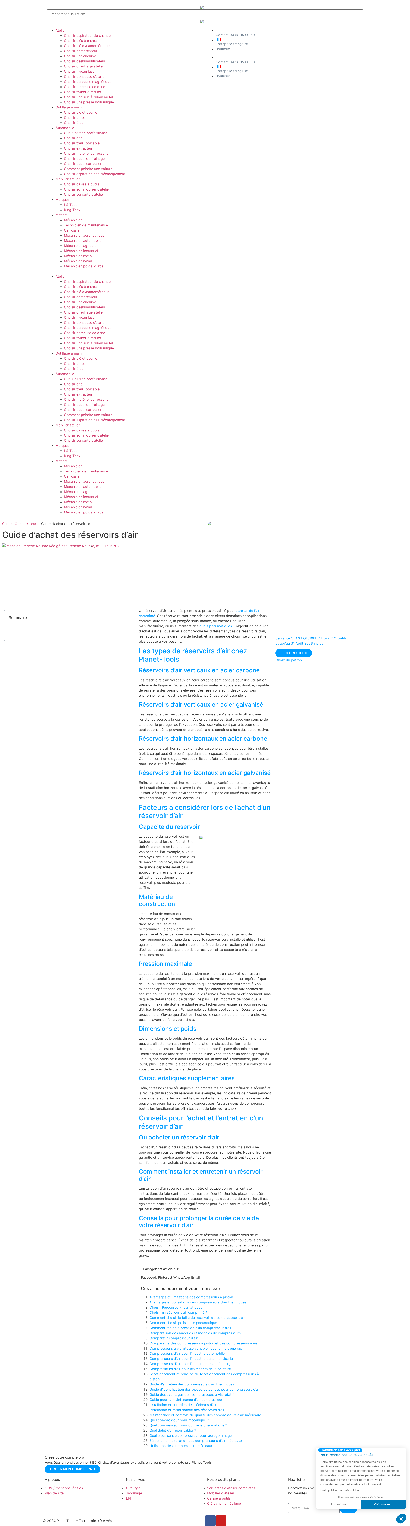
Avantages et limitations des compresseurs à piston (191, 1297)
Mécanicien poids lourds (83, 266)
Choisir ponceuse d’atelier (85, 76)
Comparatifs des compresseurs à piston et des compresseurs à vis (203, 1343)
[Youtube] (221, 1520)
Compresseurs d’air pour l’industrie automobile (187, 1353)
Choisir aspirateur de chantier (88, 35)
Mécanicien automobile (82, 240)
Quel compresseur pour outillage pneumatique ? (188, 1425)
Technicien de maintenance (86, 225)
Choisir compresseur (80, 51)
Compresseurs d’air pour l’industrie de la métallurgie (191, 1364)
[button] (125, 271)
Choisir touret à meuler (82, 92)
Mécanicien (73, 220)
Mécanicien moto (78, 256)
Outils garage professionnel (86, 133)
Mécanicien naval (78, 261)
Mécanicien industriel (81, 251)
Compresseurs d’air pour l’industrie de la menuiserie (191, 1358)
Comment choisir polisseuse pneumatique (183, 1323)
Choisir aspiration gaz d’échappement (94, 174)
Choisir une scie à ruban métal (88, 97)
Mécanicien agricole (80, 245)
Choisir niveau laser (80, 71)
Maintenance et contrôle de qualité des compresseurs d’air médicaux (205, 1415)
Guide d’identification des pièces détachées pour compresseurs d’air (204, 1389)
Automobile (65, 128)
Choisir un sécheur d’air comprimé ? (178, 1312)
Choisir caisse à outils (81, 184)
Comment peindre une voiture (88, 169)
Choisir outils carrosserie (84, 163)
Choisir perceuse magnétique (87, 81)
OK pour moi (383, 1504)
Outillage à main (69, 107)
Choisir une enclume (80, 56)
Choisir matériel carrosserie (86, 153)
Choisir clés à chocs (80, 40)
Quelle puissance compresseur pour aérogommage (190, 1435)
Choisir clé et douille (80, 112)
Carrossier (72, 230)
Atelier (61, 30)
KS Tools (71, 204)
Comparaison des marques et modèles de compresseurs (195, 1333)
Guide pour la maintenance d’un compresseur (185, 1399)
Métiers (61, 215)
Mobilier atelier (68, 179)
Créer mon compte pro (72, 1469)
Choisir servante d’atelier (84, 194)
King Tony (72, 210)
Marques (62, 199)
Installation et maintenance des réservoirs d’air (186, 1410)
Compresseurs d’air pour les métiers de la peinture (190, 1369)
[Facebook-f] (210, 1520)
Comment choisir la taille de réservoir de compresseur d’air (197, 1317)
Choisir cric (73, 138)
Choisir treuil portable (82, 143)
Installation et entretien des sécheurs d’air (183, 1405)
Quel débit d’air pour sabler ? (172, 1430)
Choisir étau (73, 122)
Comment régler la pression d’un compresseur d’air (190, 1328)
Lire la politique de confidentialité (339, 1490)
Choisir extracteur (78, 148)
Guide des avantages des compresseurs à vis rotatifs (192, 1394)
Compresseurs (26, 524)
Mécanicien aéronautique (84, 235)
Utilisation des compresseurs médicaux (181, 1446)
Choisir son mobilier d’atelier (87, 189)
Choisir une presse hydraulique (89, 102)
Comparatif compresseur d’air (173, 1338)
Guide (7, 524)
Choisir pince (74, 117)
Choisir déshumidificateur (84, 61)
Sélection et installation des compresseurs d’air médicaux (195, 1440)
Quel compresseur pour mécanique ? (179, 1420)
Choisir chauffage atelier (84, 66)
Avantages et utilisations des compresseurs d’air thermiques (197, 1302)
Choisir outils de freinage (84, 158)
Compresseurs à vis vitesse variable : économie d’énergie (195, 1348)
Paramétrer (338, 1504)
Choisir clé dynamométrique (87, 46)
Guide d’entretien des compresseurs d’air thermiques (191, 1384)
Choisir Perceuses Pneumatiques (175, 1307)
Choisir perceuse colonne (84, 87)
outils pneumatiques (215, 626)
